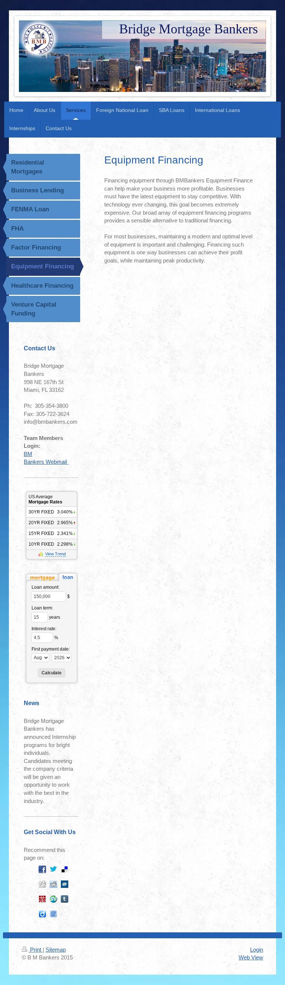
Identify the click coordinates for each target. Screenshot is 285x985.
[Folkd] (64, 884)
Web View (251, 957)
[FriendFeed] (53, 914)
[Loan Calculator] (51, 577)
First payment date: (51, 649)
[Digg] (42, 884)
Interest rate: (44, 628)
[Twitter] (53, 869)
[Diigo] (42, 914)
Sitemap (56, 949)
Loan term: (42, 608)
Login (256, 949)
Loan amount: (45, 587)
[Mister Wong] (42, 899)
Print (36, 949)
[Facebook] (42, 869)
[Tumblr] (64, 899)
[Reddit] (53, 884)
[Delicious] (64, 869)
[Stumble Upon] (53, 899)
